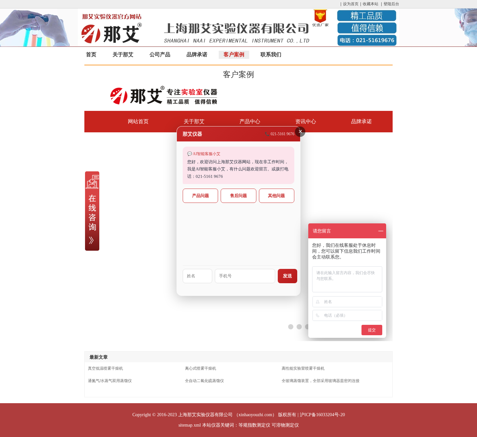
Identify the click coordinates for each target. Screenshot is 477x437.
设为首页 (351, 4)
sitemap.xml (189, 425)
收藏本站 (370, 4)
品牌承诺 (197, 54)
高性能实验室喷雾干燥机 (303, 368)
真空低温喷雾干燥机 (105, 368)
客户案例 (234, 54)
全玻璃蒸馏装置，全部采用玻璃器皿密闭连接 (321, 380)
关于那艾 (123, 54)
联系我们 (271, 54)
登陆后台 (391, 4)
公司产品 (160, 54)
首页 (91, 54)
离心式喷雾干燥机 (200, 368)
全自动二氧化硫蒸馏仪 (204, 380)
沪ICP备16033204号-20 (322, 414)
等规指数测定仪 (254, 425)
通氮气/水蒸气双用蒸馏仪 (110, 380)
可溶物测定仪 (285, 425)
